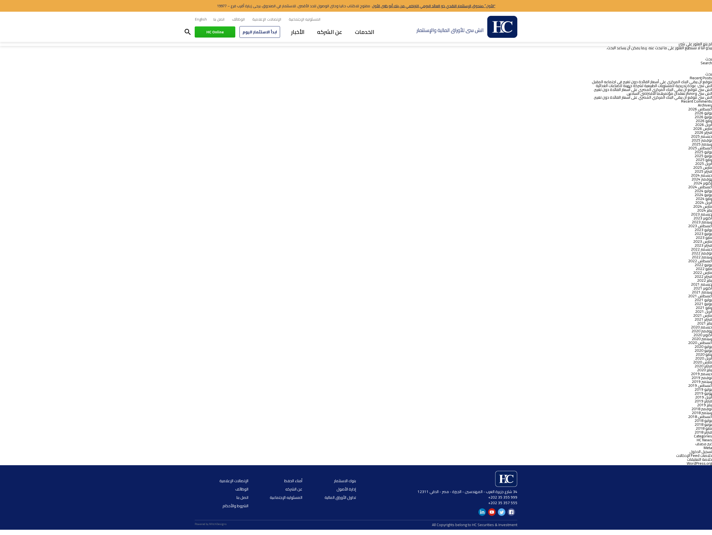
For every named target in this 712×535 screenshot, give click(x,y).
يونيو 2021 (703, 303)
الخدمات (364, 32)
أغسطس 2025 (700, 148)
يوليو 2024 (703, 190)
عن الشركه (329, 32)
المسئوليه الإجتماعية (304, 19)
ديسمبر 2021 (701, 284)
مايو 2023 (704, 237)
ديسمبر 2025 (701, 136)
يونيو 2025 (703, 155)
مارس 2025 (702, 167)
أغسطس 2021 (700, 295)
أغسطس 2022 (700, 260)
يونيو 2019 (703, 393)
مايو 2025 (704, 159)
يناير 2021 (704, 323)
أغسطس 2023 (700, 225)
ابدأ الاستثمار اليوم (260, 32)
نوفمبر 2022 (701, 253)
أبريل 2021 (703, 311)
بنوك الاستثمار (345, 480)
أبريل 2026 (703, 124)
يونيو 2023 (703, 233)
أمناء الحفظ (293, 480)
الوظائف (238, 19)
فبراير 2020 (703, 366)
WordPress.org (699, 463)
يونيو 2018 (703, 424)
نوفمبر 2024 (701, 179)
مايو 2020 (704, 354)
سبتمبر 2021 (702, 292)
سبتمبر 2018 (702, 412)
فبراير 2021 (703, 319)
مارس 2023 (702, 241)
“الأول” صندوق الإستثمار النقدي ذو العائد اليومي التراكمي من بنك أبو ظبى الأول (433, 6)
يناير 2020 (704, 369)
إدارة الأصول (346, 489)
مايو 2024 (704, 198)
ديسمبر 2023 (701, 214)
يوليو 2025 (703, 151)
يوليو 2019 (703, 389)
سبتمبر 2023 (702, 222)
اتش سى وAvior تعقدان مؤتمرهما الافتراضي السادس (669, 93)
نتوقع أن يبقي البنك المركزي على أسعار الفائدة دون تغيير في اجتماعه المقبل (652, 81)
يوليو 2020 (703, 346)
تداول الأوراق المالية (340, 497)
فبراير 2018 (703, 432)
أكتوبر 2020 (702, 334)
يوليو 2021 (703, 299)
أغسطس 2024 (700, 186)
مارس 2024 (702, 206)
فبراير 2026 (703, 132)
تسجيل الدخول (700, 451)
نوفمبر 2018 (701, 408)
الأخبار (298, 32)
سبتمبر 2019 (702, 381)
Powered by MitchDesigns (211, 524)
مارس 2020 (702, 362)
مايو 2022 (704, 268)
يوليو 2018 (703, 420)
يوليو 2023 (703, 229)
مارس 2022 (702, 272)
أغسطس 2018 (700, 416)
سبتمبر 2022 (702, 257)
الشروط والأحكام (235, 505)
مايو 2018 (704, 428)
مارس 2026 (702, 128)
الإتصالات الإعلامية (266, 19)
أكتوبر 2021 (702, 288)
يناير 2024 (704, 210)
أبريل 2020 (703, 358)
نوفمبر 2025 (701, 140)
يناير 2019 (704, 404)
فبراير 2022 (703, 276)
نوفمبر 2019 (701, 377)
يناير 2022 (704, 280)
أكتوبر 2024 (702, 183)
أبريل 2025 (703, 163)
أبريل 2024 (703, 202)
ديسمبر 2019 (701, 373)
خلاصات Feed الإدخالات (694, 455)
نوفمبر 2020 (701, 331)
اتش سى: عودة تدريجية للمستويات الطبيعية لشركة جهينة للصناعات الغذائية (654, 85)
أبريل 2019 (703, 397)
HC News (704, 440)
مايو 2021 (704, 307)
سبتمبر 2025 (702, 144)
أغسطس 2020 (700, 342)
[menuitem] (201, 19)
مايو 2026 (704, 120)
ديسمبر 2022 (701, 249)
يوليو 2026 (703, 113)
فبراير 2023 (703, 245)
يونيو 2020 (703, 350)
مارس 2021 (702, 315)
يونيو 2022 (703, 264)
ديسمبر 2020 (701, 327)
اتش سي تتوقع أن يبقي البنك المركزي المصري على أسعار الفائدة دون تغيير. (653, 89)
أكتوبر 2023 (702, 218)
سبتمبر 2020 (702, 338)
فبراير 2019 (703, 401)
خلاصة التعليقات (699, 459)
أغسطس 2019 (700, 385)
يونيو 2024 (703, 194)
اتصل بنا (218, 19)
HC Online (215, 32)
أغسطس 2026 (700, 109)
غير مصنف (703, 443)
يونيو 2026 (703, 116)
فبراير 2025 (703, 171)
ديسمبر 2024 (701, 175)
